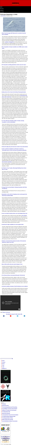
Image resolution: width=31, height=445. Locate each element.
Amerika (7, 444)
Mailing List (4, 368)
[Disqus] (14, 327)
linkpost (4, 312)
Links (3, 366)
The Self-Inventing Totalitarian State (8, 416)
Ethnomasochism (5, 405)
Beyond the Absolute (6, 413)
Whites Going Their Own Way (7, 419)
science (1, 10)
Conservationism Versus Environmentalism (10, 414)
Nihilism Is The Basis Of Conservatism (9, 410)
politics (2, 8)
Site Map (10, 444)
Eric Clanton (24, 215)
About (3, 360)
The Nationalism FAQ (6, 411)
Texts (3, 365)
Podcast (3, 362)
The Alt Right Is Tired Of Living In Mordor (9, 408)
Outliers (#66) (20, 314)
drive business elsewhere (7, 161)
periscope (8, 312)
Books (3, 363)
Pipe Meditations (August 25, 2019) (11, 314)
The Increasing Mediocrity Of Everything (9, 407)
